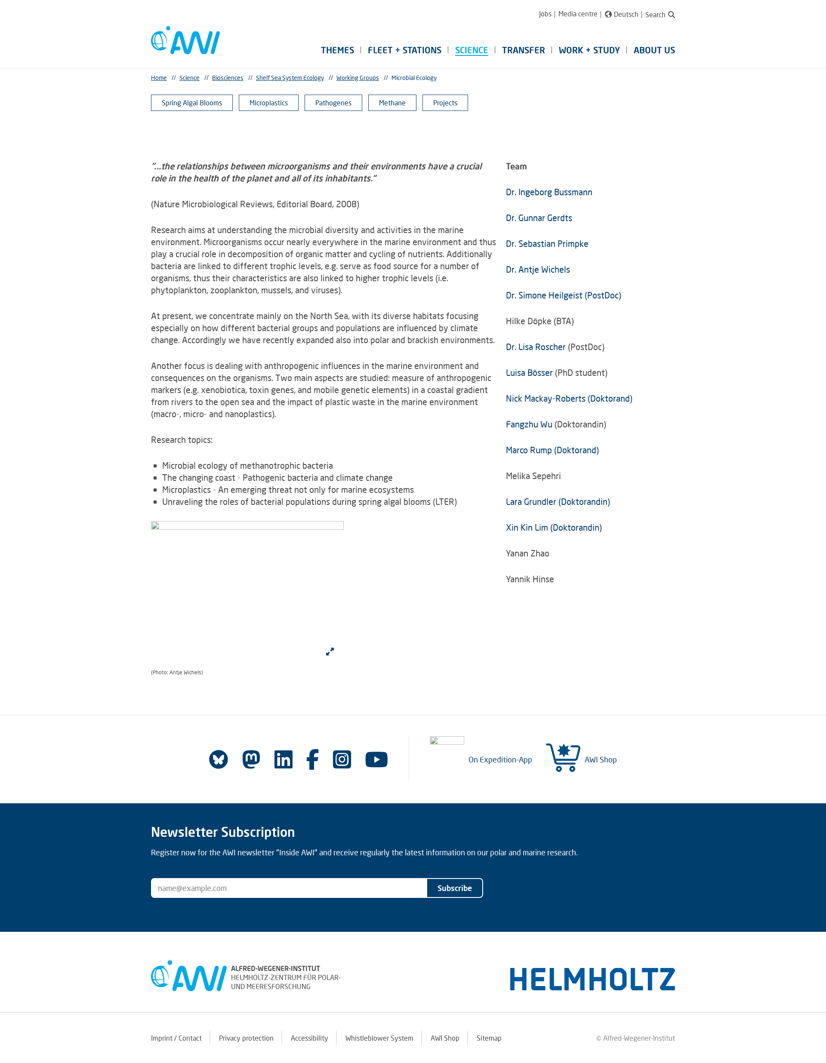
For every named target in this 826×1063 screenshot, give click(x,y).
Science (471, 50)
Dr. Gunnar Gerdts (539, 217)
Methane (392, 102)
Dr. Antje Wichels (538, 269)
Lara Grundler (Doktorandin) (558, 501)
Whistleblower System (379, 1038)
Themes (337, 50)
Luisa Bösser (529, 372)
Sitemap (489, 1038)
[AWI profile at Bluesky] (218, 759)
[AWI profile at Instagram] (342, 759)
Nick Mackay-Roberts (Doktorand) (569, 398)
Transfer (523, 50)
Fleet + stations (404, 50)
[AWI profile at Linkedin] (283, 759)
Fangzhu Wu (529, 424)
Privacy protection (246, 1038)
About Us (654, 50)
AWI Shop (601, 759)
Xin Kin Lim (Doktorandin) (554, 527)
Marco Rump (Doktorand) (552, 450)
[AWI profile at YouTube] (376, 759)
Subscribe (455, 888)
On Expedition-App (500, 759)
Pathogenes (333, 102)
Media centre (578, 13)
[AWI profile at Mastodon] (251, 759)
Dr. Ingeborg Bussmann (549, 192)
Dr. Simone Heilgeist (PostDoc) (563, 295)
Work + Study (589, 50)
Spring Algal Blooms (192, 102)
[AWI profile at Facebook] (312, 759)
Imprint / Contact (176, 1038)
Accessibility (309, 1038)
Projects (445, 102)
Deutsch (626, 14)
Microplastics (269, 102)
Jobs (545, 13)
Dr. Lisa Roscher (537, 346)
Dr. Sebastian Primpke (547, 243)
